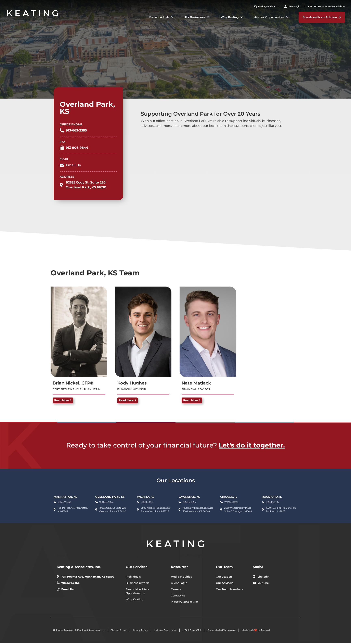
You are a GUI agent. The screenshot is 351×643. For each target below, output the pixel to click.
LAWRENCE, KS (189, 496)
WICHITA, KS (145, 496)
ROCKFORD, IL (272, 496)
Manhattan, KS (65, 496)
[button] (162, 17)
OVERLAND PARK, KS (110, 496)
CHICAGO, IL (228, 496)
